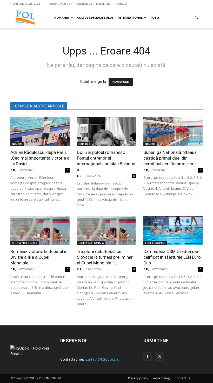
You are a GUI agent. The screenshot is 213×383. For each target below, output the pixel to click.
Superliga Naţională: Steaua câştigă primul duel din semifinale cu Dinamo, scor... (171, 158)
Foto (155, 17)
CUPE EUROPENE (155, 243)
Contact (121, 3)
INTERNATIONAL (130, 17)
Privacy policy (138, 378)
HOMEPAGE (120, 82)
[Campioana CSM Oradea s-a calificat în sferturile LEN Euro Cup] (173, 230)
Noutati (17, 144)
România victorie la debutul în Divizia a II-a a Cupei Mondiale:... (39, 257)
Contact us (182, 378)
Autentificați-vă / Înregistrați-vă (70, 3)
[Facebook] (147, 356)
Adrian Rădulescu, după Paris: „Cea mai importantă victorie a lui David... (39, 158)
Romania (61, 17)
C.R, (13, 170)
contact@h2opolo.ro (102, 359)
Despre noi (103, 3)
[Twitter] (159, 356)
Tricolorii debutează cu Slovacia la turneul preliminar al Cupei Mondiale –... (105, 257)
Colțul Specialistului (95, 17)
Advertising (161, 378)
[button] (196, 17)
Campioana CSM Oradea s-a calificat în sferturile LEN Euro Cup (172, 257)
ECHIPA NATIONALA (24, 243)
